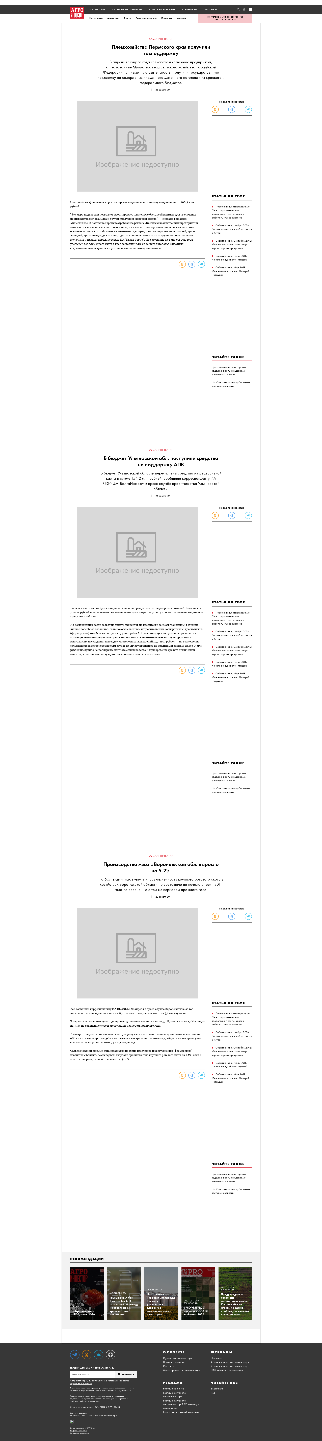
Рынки (127, 18)
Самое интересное (146, 18)
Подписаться (126, 1374)
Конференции (189, 9)
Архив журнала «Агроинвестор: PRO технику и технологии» (229, 1368)
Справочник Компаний (162, 9)
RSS (213, 1392)
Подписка (216, 1358)
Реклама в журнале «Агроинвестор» (174, 1394)
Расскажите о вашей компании (181, 1412)
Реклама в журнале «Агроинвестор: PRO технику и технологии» (181, 1404)
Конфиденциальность (78, 1430)
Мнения (181, 18)
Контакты (168, 1366)
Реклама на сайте (173, 1388)
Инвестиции (96, 18)
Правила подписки (173, 1362)
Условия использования (79, 1433)
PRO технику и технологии (127, 9)
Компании (167, 18)
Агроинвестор (97, 9)
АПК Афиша (211, 9)
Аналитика (113, 18)
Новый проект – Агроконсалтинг (182, 1370)
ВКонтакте (217, 1388)
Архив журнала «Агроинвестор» (230, 1362)
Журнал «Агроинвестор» (177, 1358)
